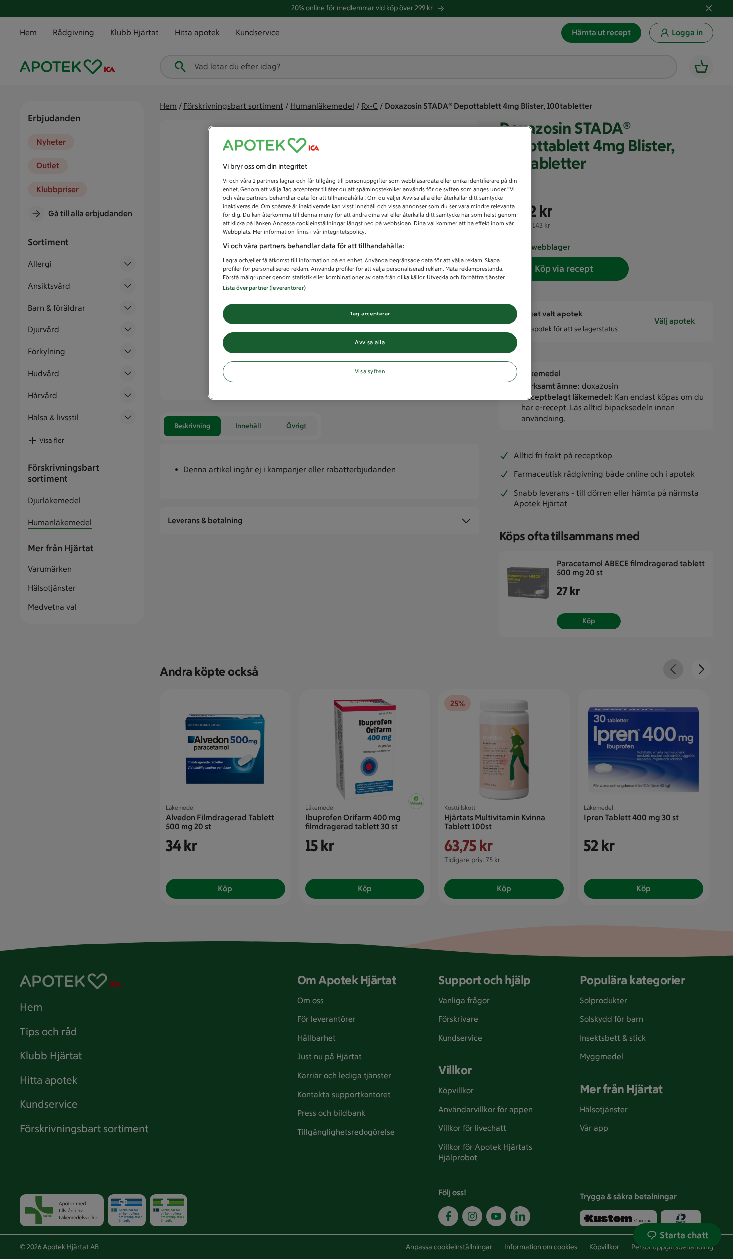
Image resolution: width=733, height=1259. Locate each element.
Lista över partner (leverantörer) (264, 287)
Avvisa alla (370, 342)
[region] (370, 263)
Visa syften (370, 371)
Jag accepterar (370, 313)
